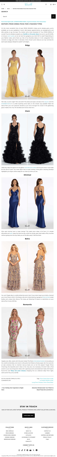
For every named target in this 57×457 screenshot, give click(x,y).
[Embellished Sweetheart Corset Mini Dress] (27, 73)
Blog (8, 8)
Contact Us (47, 431)
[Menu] (2, 4)
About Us (28, 431)
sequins (46, 101)
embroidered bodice (39, 361)
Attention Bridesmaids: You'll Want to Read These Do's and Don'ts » (43, 388)
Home (2, 8)
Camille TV (28, 441)
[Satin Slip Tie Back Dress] (27, 203)
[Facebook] (24, 450)
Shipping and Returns (47, 435)
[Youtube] (30, 450)
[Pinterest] (27, 450)
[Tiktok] (22, 450)
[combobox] (28, 16)
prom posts (11, 36)
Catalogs (28, 435)
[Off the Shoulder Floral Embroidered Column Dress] (27, 333)
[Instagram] (19, 450)
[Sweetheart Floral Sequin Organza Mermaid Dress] (27, 139)
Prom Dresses (10, 433)
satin (11, 233)
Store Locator (28, 433)
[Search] (4, 4)
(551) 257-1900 (37, 455)
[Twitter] (33, 450)
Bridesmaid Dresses (9, 439)
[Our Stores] (46, 4)
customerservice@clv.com (49, 455)
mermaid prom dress (30, 167)
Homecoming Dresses (10, 435)
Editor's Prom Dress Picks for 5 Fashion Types (24, 8)
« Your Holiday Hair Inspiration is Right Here (12, 388)
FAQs (47, 439)
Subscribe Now (28, 415)
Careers (47, 433)
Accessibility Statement (28, 437)
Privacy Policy (47, 437)
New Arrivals (10, 431)
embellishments (6, 103)
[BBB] (36, 450)
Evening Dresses (9, 437)
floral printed (46, 297)
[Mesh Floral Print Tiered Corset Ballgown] (27, 267)
